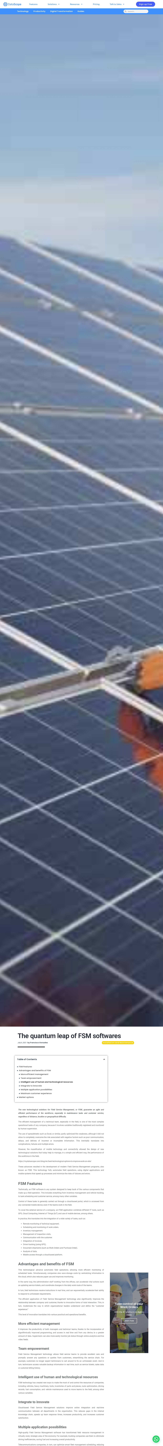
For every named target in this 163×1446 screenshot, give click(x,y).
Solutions (52, 4)
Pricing (96, 4)
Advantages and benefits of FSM (35, 1070)
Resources (75, 4)
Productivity (39, 11)
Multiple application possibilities (36, 1089)
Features (33, 4)
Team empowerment (31, 1078)
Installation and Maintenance (118, 1042)
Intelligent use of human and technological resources (47, 1082)
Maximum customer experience (36, 1093)
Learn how (129, 1320)
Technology (23, 11)
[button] (104, 1059)
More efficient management (34, 1074)
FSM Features (25, 1066)
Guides (80, 11)
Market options (26, 1097)
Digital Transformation (61, 11)
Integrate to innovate (31, 1085)
